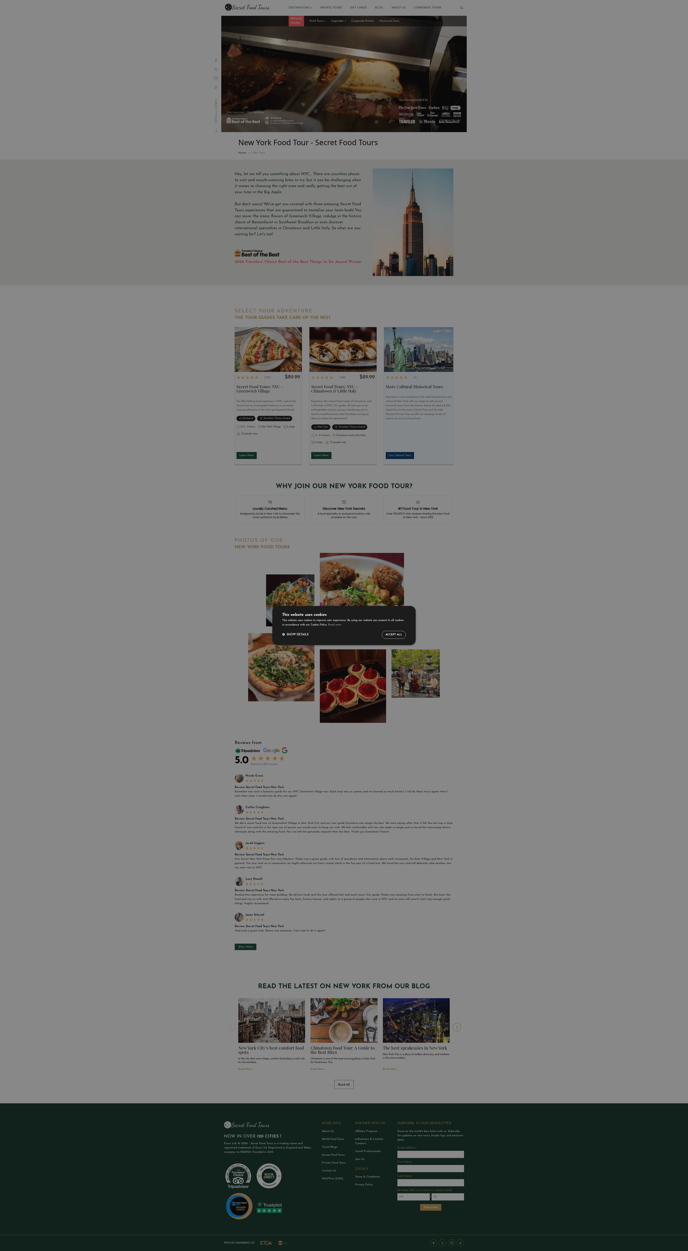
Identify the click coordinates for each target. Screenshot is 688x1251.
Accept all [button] (394, 634)
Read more (334, 625)
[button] (295, 634)
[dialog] (344, 625)
